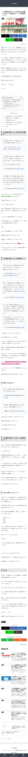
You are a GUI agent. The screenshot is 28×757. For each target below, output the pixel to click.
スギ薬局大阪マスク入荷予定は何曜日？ (12, 100)
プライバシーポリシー (7, 750)
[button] (18, 39)
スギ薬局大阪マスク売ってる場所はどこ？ (12, 105)
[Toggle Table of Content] (20, 98)
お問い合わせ (14, 752)
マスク (4, 621)
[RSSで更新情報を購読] (20, 639)
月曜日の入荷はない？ (10, 103)
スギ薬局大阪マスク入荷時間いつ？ (11, 101)
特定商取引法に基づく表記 (21, 750)
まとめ (4, 108)
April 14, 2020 (16, 149)
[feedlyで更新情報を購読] (7, 639)
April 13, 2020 (20, 297)
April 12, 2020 (20, 327)
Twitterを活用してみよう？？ (11, 106)
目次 (12, 113)
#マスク (18, 291)
